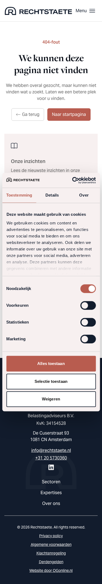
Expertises (51, 492)
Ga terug (30, 114)
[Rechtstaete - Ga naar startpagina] (38, 10)
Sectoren (51, 482)
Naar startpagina (69, 114)
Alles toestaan (50, 363)
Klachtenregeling (51, 553)
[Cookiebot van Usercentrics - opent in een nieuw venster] (73, 180)
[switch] (88, 305)
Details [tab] (52, 195)
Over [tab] (83, 195)
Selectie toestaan (51, 381)
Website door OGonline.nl (51, 570)
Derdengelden (51, 561)
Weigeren (51, 399)
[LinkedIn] (51, 467)
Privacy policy (51, 535)
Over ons (51, 503)
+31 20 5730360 (51, 458)
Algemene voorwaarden (51, 544)
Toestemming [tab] (19, 195)
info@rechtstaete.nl (51, 450)
